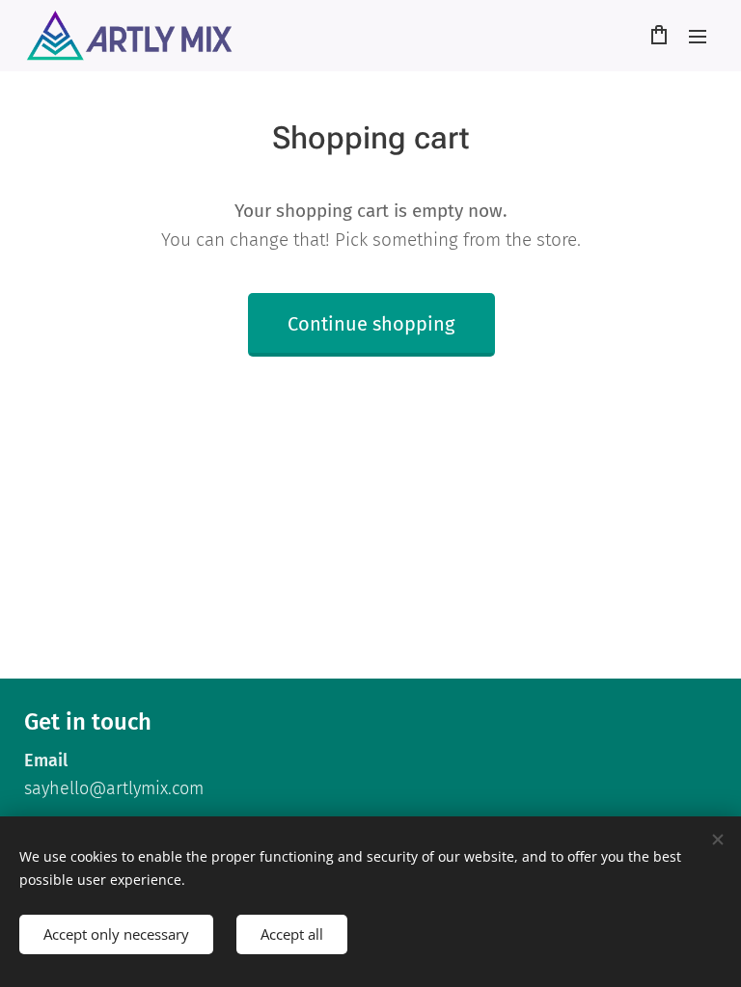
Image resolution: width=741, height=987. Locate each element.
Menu (697, 35)
